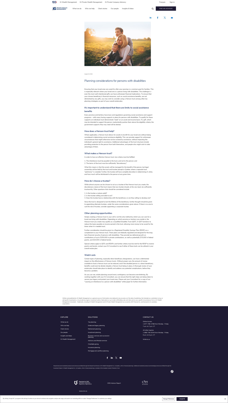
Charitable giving (93, 344)
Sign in (172, 2)
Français (162, 2)
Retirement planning (94, 329)
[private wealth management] (60, 8)
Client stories (102, 8)
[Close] (225, 399)
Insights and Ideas (66, 336)
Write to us (146, 339)
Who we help (89, 8)
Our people (115, 8)
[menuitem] (55, 2)
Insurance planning (94, 347)
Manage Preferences (168, 399)
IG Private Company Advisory (115, 2)
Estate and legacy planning (96, 326)
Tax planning (92, 322)
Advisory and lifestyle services (97, 341)
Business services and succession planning (98, 336)
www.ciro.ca (83, 391)
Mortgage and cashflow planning (98, 351)
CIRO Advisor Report (114, 383)
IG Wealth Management (68, 2)
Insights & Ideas (128, 8)
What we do (76, 8)
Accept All (182, 399)
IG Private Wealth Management (91, 2)
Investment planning (94, 332)
